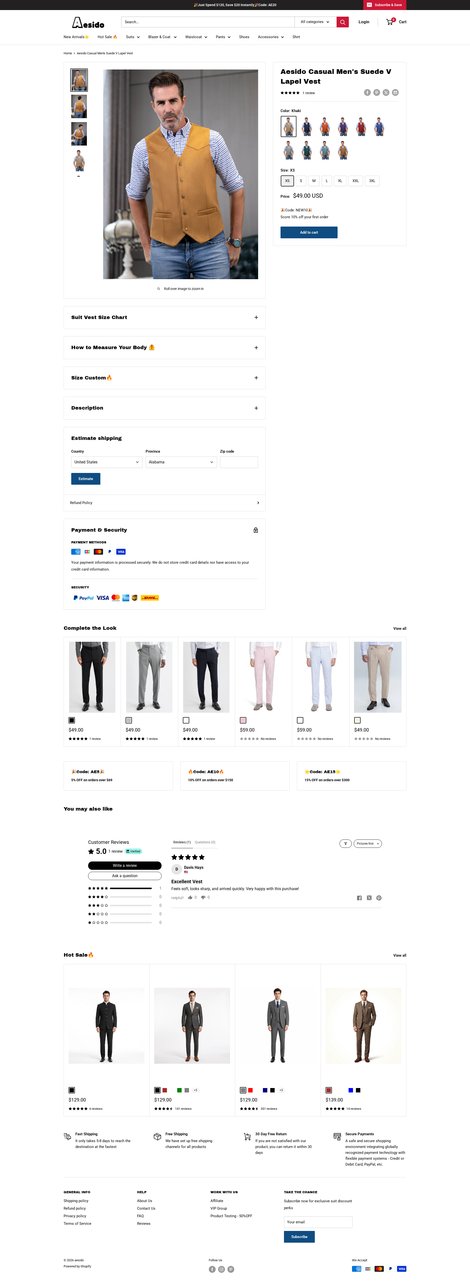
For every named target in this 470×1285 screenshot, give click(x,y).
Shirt (296, 37)
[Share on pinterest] (379, 898)
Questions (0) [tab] (205, 842)
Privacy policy (75, 1216)
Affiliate (217, 1201)
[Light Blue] (325, 150)
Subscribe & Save (388, 5)
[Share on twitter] (369, 898)
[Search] (343, 22)
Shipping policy (76, 1201)
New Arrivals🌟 (76, 37)
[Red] (361, 126)
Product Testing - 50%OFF (231, 1216)
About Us (144, 1201)
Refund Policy (81, 503)
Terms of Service (77, 1223)
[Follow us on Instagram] (221, 1269)
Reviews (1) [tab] (182, 842)
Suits (130, 37)
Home (68, 53)
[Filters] (346, 843)
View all (400, 628)
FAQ (140, 1216)
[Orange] (325, 126)
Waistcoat (193, 37)
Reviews (144, 1223)
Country (77, 451)
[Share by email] (395, 92)
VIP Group (219, 1208)
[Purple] (343, 126)
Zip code (227, 451)
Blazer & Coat (159, 37)
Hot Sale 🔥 (108, 37)
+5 (195, 1090)
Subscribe (299, 1237)
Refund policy (75, 1208)
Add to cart (309, 232)
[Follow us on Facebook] (212, 1269)
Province (153, 451)
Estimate (86, 479)
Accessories (268, 37)
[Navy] (307, 126)
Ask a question (125, 875)
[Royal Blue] (379, 126)
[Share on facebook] (359, 898)
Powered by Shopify (77, 1266)
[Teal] (307, 150)
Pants (220, 37)
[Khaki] (288, 126)
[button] (125, 888)
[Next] (406, 692)
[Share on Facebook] (367, 92)
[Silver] (288, 150)
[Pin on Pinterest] (376, 92)
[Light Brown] (343, 150)
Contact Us (146, 1208)
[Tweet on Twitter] (386, 92)
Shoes (244, 37)
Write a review (125, 865)
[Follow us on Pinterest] (230, 1269)
